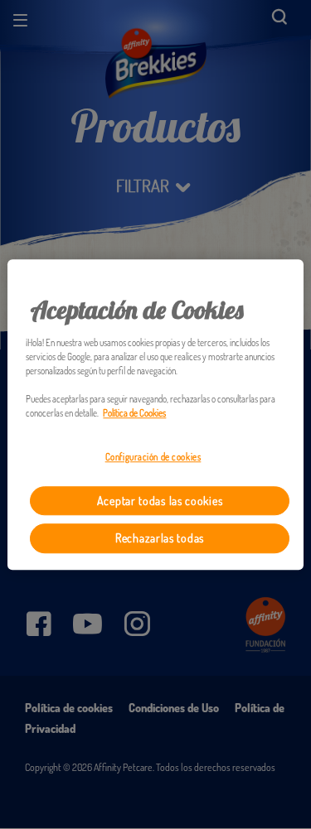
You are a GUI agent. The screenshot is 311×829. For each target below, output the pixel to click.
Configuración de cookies (153, 457)
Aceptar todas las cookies (160, 501)
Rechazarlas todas (159, 539)
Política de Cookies (134, 413)
